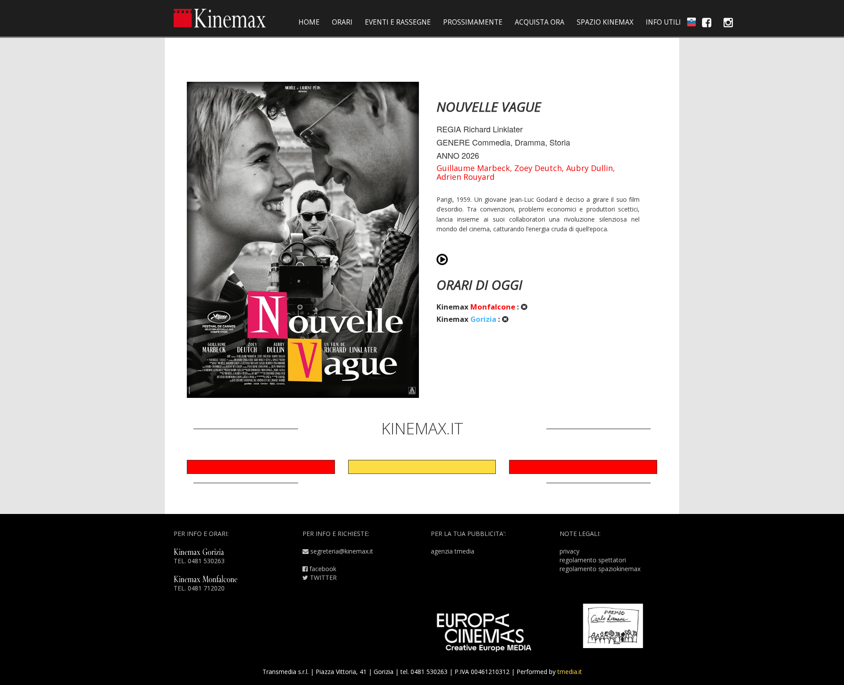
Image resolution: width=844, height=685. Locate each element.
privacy (569, 551)
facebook (322, 569)
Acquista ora (539, 22)
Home (309, 22)
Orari (342, 22)
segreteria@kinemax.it (341, 551)
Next (670, 242)
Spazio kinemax (605, 22)
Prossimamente (472, 22)
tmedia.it (569, 671)
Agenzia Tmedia (452, 551)
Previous (173, 242)
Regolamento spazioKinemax (600, 569)
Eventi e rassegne (398, 22)
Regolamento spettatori (593, 560)
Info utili (663, 22)
